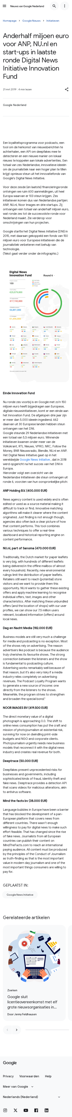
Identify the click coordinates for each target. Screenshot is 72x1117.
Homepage (9, 20)
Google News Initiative (35, 460)
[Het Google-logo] (10, 1063)
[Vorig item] (7, 1029)
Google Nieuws (31, 20)
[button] (66, 89)
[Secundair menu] (64, 5)
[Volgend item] (16, 1029)
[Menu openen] (4, 5)
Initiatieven (53, 20)
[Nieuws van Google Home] (27, 5)
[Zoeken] (54, 5)
